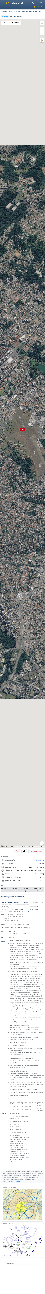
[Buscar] (33, 3)
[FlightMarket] (14, 3)
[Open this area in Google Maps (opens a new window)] (4, 846)
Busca (16, 11)
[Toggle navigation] (3, 3)
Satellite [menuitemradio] (15, 22)
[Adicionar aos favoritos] (17, 851)
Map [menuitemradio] (5, 22)
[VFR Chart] (22, 1204)
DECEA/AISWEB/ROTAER (13, 1181)
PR (20, 11)
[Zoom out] (42, 33)
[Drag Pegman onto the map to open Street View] (42, 40)
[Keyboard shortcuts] (12, 847)
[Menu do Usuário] (37, 3)
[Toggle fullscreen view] (42, 22)
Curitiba (25, 11)
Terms (42, 846)
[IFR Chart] (22, 1240)
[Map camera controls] (42, 843)
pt (41, 3)
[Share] (24, 851)
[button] (22, 897)
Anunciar (40, 7)
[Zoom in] (42, 29)
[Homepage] (2, 11)
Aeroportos (8, 11)
